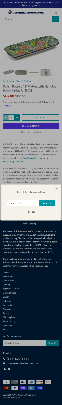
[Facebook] (29, 212)
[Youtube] (33, 212)
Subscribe (46, 203)
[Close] (56, 188)
